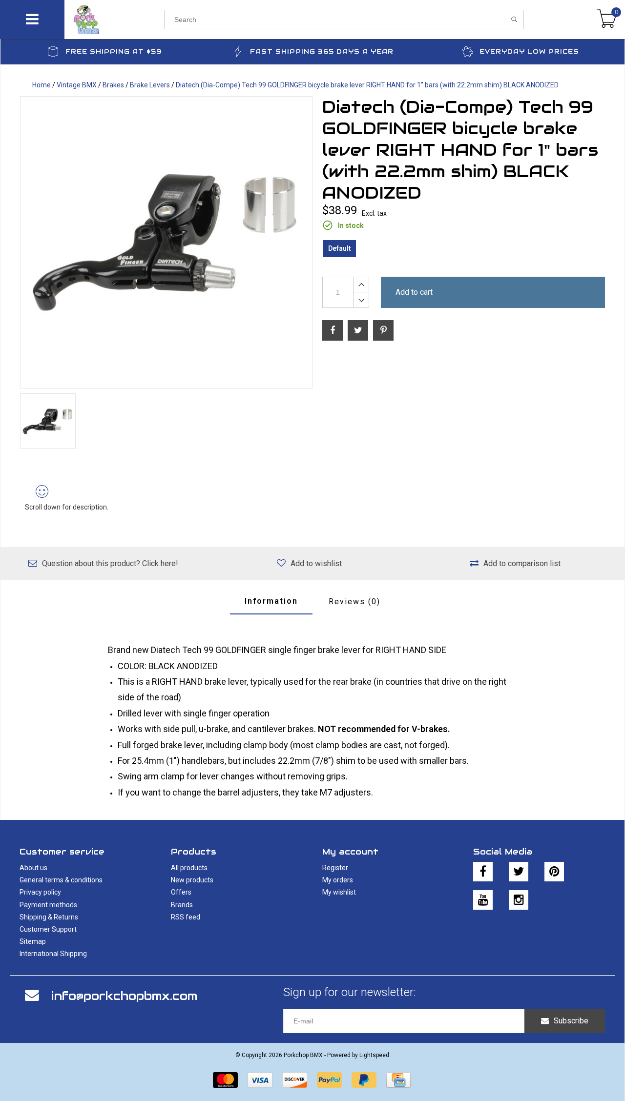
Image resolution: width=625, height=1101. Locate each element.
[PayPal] (329, 1080)
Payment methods (48, 905)
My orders (337, 880)
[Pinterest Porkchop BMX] (554, 871)
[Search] (514, 19)
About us (33, 868)
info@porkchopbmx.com (124, 995)
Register (335, 868)
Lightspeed (374, 1055)
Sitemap (33, 941)
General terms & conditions (61, 880)
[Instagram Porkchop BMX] (518, 900)
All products (189, 868)
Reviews (354, 601)
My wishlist (339, 892)
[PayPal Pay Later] (364, 1080)
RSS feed (185, 917)
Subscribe (571, 1020)
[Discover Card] (294, 1080)
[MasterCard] (225, 1080)
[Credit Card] (398, 1080)
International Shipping (53, 954)
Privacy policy (40, 892)
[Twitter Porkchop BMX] (518, 871)
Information (271, 601)
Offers (181, 892)
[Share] (332, 330)
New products (192, 880)
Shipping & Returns (49, 917)
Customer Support (48, 929)
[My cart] (607, 19)
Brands (182, 905)
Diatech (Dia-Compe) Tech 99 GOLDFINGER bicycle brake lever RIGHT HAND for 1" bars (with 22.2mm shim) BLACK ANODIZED (367, 85)
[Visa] (260, 1080)
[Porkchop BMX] (114, 19)
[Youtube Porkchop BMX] (483, 900)
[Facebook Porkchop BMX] (483, 871)
